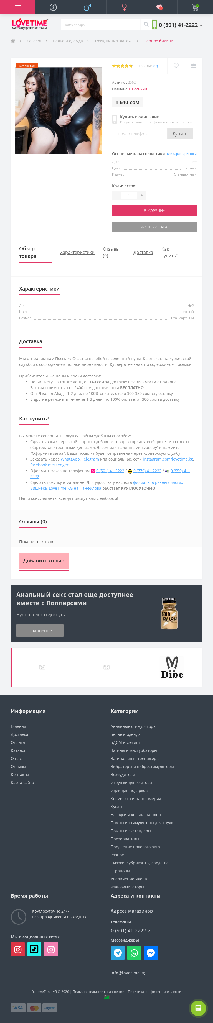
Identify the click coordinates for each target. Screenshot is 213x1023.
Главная (18, 726)
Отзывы (18, 766)
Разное (117, 854)
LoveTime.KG (47, 991)
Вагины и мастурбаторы (134, 750)
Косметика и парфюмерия (136, 798)
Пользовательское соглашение (98, 991)
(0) (155, 65)
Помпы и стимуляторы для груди (142, 822)
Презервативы (125, 838)
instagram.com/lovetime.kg (168, 459)
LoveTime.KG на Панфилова (75, 488)
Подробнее (40, 631)
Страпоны (120, 870)
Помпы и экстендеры (131, 830)
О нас (16, 758)
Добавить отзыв (43, 560)
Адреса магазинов (132, 911)
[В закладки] (176, 66)
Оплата (18, 742)
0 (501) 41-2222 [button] (128, 930)
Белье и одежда (68, 40)
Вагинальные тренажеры (135, 758)
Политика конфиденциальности (154, 991)
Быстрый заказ (154, 227)
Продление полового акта (135, 846)
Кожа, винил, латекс (113, 40)
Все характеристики (182, 153)
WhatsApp (70, 459)
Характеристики (77, 252)
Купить (180, 134)
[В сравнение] (193, 66)
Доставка (143, 252)
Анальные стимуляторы (133, 726)
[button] (180, 24)
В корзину (154, 210)
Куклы (116, 806)
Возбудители (123, 774)
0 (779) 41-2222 (147, 470)
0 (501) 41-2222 (110, 470)
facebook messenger (49, 464)
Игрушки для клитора (131, 782)
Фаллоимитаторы (127, 887)
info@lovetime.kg (128, 972)
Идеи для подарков (129, 790)
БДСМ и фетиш (125, 742)
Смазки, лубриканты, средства (140, 862)
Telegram (90, 459)
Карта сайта (22, 782)
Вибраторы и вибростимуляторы (142, 766)
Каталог (34, 40)
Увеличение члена (129, 878)
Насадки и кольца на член (136, 814)
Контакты (20, 774)
